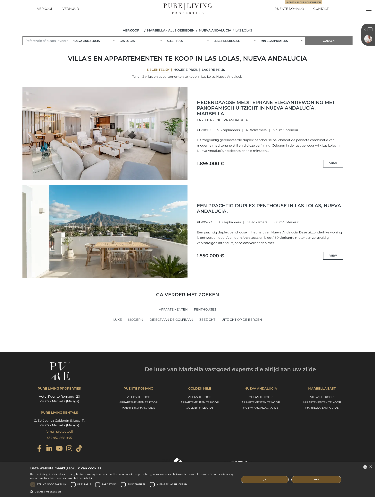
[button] (29, 134)
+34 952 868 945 (59, 438)
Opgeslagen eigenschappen (304, 2)
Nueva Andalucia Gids (260, 407)
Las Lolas (243, 30)
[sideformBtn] (364, 30)
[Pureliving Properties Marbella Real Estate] (187, 9)
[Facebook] (39, 449)
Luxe (117, 319)
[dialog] (187, 479)
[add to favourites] (183, 176)
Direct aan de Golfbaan (171, 319)
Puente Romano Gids (138, 407)
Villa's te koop (138, 397)
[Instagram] (69, 449)
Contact (321, 9)
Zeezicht (207, 319)
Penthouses (205, 309)
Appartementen (173, 309)
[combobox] (93, 41)
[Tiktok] (79, 449)
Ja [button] (265, 479)
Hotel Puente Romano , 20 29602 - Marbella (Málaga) (59, 399)
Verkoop (45, 9)
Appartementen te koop (138, 402)
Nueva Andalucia (215, 30)
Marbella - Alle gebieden (171, 30)
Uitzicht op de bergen (241, 319)
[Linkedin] (49, 449)
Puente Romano (289, 9)
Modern (135, 319)
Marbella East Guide (321, 407)
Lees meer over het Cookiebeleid (74, 478)
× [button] (370, 466)
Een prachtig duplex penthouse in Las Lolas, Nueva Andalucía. (269, 208)
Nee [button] (316, 479)
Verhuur (70, 9)
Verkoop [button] (131, 30)
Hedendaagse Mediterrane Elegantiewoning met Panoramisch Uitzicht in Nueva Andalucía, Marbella (266, 108)
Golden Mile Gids (199, 407)
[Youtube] (59, 449)
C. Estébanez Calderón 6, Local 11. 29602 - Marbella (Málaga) (59, 423)
